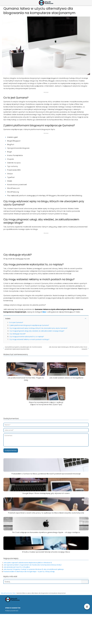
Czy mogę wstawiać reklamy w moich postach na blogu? (29, 339)
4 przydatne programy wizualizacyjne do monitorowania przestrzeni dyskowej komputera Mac (23, 348)
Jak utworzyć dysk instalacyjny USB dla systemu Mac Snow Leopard (68, 348)
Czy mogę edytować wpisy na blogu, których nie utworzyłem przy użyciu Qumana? (38, 328)
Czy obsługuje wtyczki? (17, 334)
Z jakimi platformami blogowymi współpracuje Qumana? (29, 325)
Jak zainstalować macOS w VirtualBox (16, 567)
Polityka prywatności (11, 611)
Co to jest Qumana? (16, 322)
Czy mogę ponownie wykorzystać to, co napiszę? (26, 337)
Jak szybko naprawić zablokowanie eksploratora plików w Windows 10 (27, 563)
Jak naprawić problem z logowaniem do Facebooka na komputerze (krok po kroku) (32, 565)
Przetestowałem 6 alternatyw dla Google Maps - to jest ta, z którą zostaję (29, 572)
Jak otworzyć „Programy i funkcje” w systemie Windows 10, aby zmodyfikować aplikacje (33, 569)
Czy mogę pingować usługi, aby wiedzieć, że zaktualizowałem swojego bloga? (36, 331)
